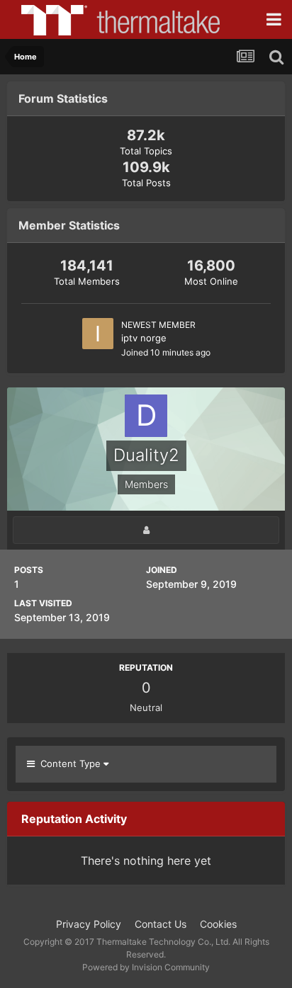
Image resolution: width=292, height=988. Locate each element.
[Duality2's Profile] (146, 530)
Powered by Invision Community (146, 967)
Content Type (69, 763)
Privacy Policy (88, 924)
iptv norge (144, 337)
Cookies (218, 924)
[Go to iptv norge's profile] (97, 333)
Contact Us (160, 924)
